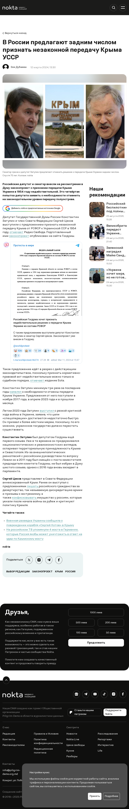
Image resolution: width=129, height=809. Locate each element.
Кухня (70, 751)
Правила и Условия (46, 734)
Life (100, 751)
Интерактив (106, 745)
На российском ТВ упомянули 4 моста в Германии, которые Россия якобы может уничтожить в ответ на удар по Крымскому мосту (44, 534)
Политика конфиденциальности (48, 741)
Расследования (108, 734)
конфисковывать (24, 497)
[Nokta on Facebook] (122, 695)
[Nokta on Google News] (76, 695)
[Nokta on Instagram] (113, 695)
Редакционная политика (43, 751)
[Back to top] (6, 680)
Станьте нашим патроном (84, 712)
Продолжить (96, 642)
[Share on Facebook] (58, 560)
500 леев (81, 622)
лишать (33, 486)
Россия (70, 571)
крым (59, 571)
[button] (113, 7)
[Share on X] (29, 560)
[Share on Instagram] (39, 560)
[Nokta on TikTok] (104, 695)
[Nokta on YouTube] (95, 695)
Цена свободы (75, 745)
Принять (95, 796)
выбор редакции (18, 571)
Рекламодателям (14, 745)
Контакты (9, 739)
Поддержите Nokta (113, 712)
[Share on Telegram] (49, 560)
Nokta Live (72, 739)
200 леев (110, 622)
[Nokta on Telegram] (85, 695)
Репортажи (105, 739)
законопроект (19, 236)
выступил (47, 411)
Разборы (72, 756)
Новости (71, 734)
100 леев (81, 633)
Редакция (9, 734)
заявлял (16, 392)
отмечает (16, 232)
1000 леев (96, 612)
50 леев (111, 633)
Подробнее (111, 796)
